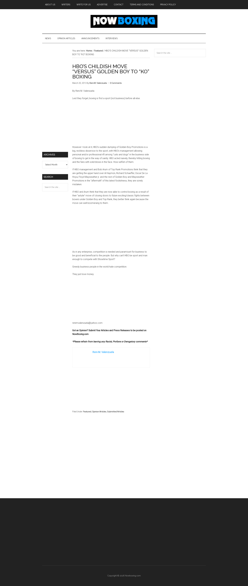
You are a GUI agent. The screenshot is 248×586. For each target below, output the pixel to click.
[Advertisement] (111, 124)
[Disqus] (111, 461)
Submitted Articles (115, 411)
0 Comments (116, 83)
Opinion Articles (99, 411)
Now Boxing (124, 21)
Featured (87, 411)
